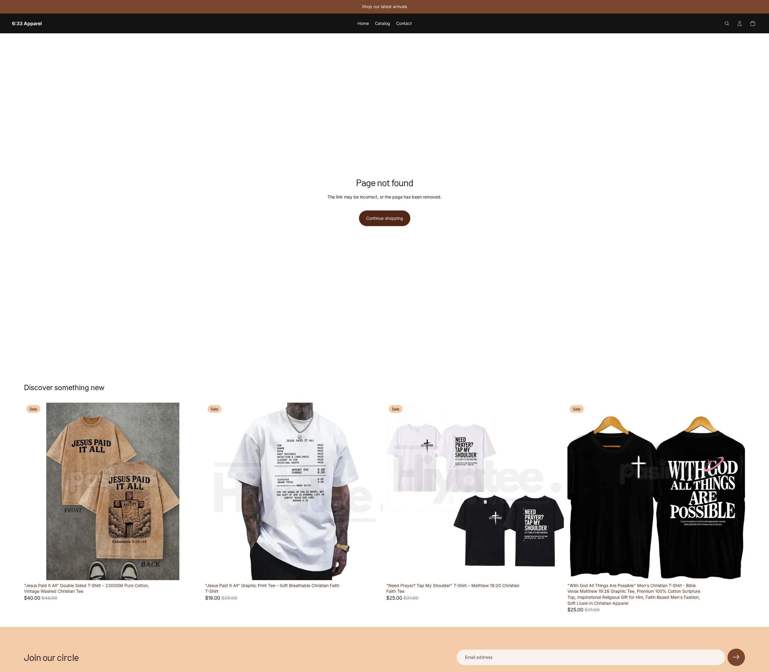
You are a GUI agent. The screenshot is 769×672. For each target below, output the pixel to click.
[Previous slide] (33, 491)
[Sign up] (736, 657)
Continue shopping (384, 218)
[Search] (727, 23)
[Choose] (192, 570)
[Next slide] (193, 491)
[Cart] (752, 23)
